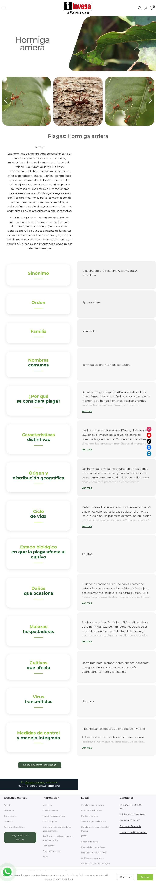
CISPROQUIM (50, 821)
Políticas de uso (89, 816)
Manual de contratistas (93, 847)
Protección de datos (92, 810)
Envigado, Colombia (130, 826)
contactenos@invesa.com (133, 832)
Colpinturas (10, 816)
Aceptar (145, 877)
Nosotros (47, 805)
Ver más (87, 411)
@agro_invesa (34, 782)
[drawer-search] (140, 8)
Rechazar (125, 877)
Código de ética (89, 841)
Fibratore (9, 810)
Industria (8, 821)
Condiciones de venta (92, 805)
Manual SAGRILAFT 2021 (94, 852)
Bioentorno (49, 845)
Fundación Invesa (52, 851)
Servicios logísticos (14, 827)
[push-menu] (4, 8)
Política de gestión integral (95, 863)
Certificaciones (50, 810)
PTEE (83, 836)
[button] (74, 122)
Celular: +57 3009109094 (132, 814)
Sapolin (8, 805)
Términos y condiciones (93, 821)
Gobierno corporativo (92, 858)
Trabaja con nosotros (54, 816)
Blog (45, 856)
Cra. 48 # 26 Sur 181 (130, 820)
